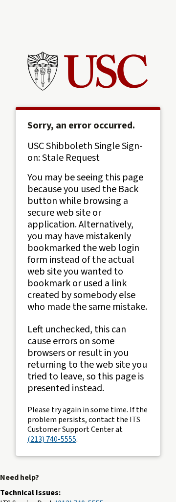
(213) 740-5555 (51, 439)
